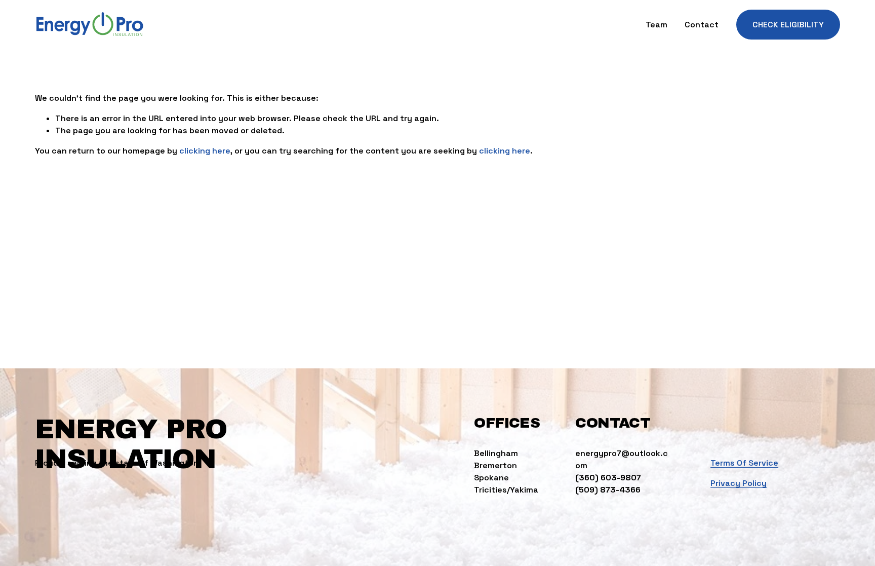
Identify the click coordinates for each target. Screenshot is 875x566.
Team (656, 24)
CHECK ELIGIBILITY (788, 24)
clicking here (204, 150)
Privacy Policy (738, 483)
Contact (702, 24)
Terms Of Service (744, 463)
